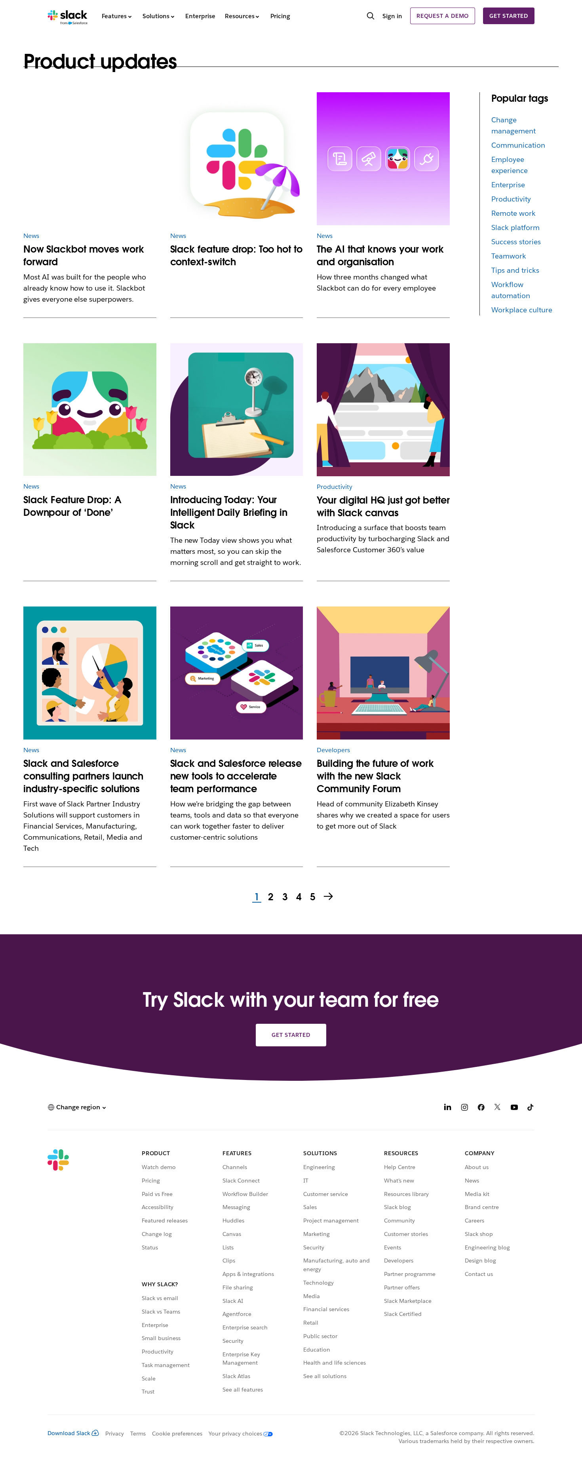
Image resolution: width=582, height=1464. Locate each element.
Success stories (516, 241)
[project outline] (236, 409)
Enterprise (508, 184)
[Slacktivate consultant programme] (89, 673)
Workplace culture (521, 309)
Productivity (511, 198)
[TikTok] (530, 1108)
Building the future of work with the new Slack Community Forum (375, 776)
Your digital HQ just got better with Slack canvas (383, 506)
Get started (508, 15)
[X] (497, 1108)
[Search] (371, 16)
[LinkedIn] (447, 1108)
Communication (518, 145)
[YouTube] (514, 1108)
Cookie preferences (177, 1433)
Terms (138, 1433)
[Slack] (67, 16)
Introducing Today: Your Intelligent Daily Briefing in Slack (228, 512)
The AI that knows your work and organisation (380, 255)
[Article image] (89, 158)
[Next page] (329, 897)
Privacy (114, 1433)
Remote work (513, 213)
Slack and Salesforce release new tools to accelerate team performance (236, 776)
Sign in (392, 16)
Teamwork (508, 255)
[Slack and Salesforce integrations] (236, 673)
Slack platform (515, 227)
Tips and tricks (515, 270)
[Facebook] (481, 1108)
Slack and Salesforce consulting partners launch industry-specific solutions (83, 776)
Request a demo (443, 15)
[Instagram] (464, 1108)
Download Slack (69, 1433)
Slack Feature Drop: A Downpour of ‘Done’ (72, 506)
